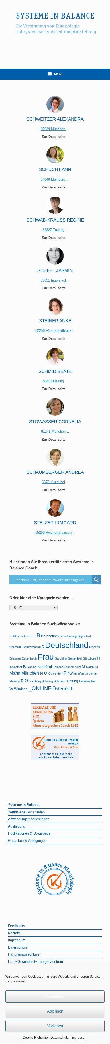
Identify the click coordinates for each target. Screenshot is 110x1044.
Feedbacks (16, 926)
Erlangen (15, 658)
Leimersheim (72, 666)
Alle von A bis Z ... (24, 636)
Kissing (31, 666)
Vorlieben (55, 1026)
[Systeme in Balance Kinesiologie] (55, 30)
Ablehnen (55, 1011)
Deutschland (66, 645)
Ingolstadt (15, 666)
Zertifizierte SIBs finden (26, 812)
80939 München (53, 129)
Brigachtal (84, 636)
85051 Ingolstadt (53, 280)
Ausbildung (16, 826)
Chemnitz (15, 647)
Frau (46, 657)
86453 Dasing (53, 381)
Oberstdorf (55, 673)
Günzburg (89, 658)
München (30, 673)
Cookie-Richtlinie (35, 1037)
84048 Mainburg (53, 179)
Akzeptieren (55, 996)
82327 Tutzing (53, 230)
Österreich (62, 688)
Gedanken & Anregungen (27, 841)
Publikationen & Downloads (29, 833)
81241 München (53, 431)
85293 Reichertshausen (53, 532)
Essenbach (29, 658)
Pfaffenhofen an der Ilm (82, 673)
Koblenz (58, 666)
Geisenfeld (75, 658)
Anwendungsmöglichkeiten (28, 819)
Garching (61, 658)
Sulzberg (59, 681)
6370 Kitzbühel (53, 482)
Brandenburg (68, 636)
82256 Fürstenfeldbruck (53, 331)
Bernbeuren (50, 636)
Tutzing (72, 681)
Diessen (94, 647)
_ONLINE (40, 688)
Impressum (79, 1037)
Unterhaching (87, 681)
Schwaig (47, 681)
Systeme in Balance (23, 805)
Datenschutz (59, 1037)
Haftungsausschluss (24, 954)
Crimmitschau (32, 647)
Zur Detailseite (54, 137)
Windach (21, 689)
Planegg (14, 681)
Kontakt (14, 933)
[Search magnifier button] (96, 579)
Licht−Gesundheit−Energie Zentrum (35, 962)
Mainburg (92, 666)
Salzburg (35, 681)
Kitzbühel (44, 667)
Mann (14, 673)
